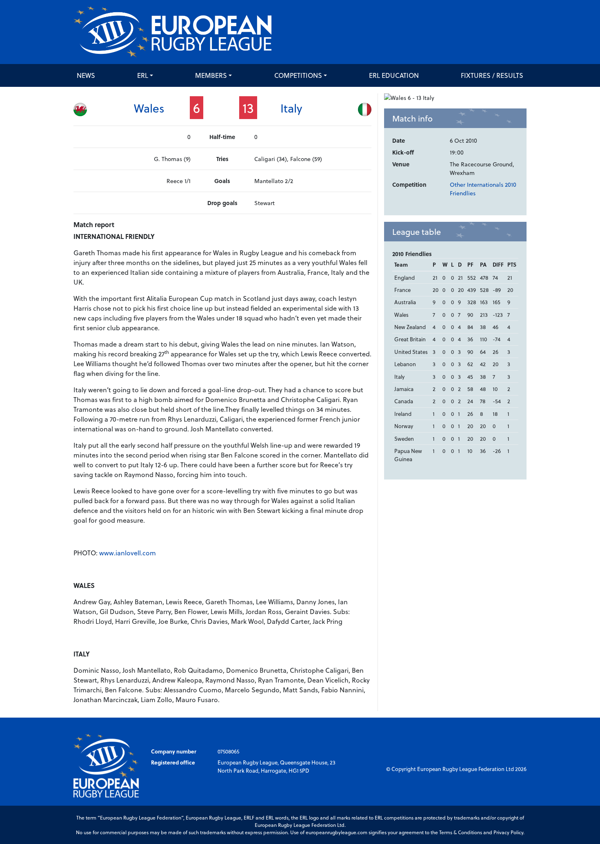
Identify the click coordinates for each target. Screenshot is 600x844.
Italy (291, 107)
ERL (142, 75)
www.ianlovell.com (127, 552)
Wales (149, 107)
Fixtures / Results (492, 75)
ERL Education (394, 75)
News (86, 75)
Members (211, 75)
